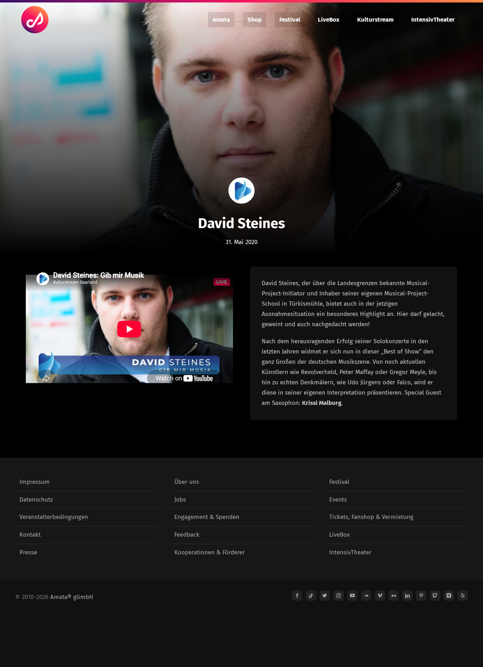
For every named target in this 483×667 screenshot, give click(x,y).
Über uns (186, 482)
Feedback (186, 534)
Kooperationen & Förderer (209, 552)
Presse (28, 552)
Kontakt (30, 534)
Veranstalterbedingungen (53, 517)
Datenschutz (36, 499)
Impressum (34, 482)
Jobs (180, 499)
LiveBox (339, 534)
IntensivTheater (350, 552)
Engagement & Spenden (206, 517)
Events (338, 499)
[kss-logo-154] (241, 180)
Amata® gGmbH (71, 597)
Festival (339, 482)
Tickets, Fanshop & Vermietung (371, 517)
